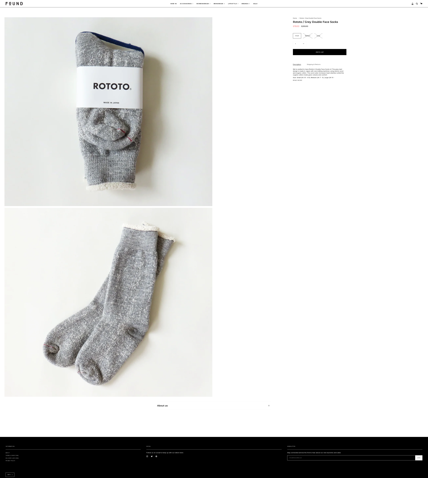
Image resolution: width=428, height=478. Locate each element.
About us (162, 405)
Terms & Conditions (12, 455)
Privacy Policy (10, 460)
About (8, 453)
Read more (297, 80)
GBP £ (9, 474)
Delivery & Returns (12, 458)
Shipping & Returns (314, 64)
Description (297, 64)
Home (295, 18)
